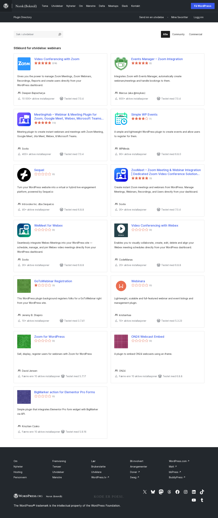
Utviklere (96, 472)
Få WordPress (202, 5)
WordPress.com (179, 461)
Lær (93, 461)
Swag (134, 477)
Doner (135, 472)
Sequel (39, 170)
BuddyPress (177, 477)
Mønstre (57, 477)
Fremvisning (59, 461)
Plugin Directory (23, 17)
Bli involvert (136, 461)
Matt (173, 466)
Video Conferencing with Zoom (56, 59)
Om (15, 461)
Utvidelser (58, 472)
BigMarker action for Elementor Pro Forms (64, 392)
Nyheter (18, 466)
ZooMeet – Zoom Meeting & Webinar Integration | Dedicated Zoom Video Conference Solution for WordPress (166, 172)
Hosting (18, 472)
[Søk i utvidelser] (59, 34)
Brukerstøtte (98, 466)
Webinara (138, 281)
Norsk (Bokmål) (54, 496)
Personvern (20, 477)
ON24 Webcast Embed (147, 336)
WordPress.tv (100, 477)
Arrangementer (138, 466)
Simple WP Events (144, 114)
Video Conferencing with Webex (154, 225)
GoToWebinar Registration (53, 281)
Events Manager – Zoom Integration (157, 59)
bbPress (175, 472)
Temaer (56, 466)
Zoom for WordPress (49, 336)
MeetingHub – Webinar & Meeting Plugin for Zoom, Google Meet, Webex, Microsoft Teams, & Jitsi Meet (68, 117)
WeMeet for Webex (48, 225)
